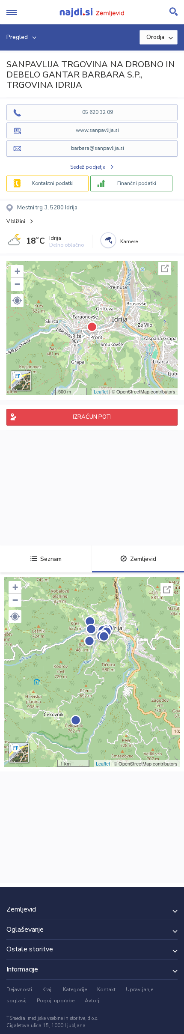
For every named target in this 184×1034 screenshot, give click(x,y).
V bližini (15, 221)
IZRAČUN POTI (92, 417)
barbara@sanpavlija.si (97, 148)
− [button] (17, 284)
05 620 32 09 (97, 112)
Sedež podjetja (88, 167)
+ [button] (17, 271)
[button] (17, 300)
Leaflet (101, 391)
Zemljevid (143, 559)
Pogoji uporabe (55, 1000)
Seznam (51, 559)
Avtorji (93, 1000)
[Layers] (21, 380)
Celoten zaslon (164, 268)
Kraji (47, 989)
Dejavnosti (19, 989)
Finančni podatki (136, 183)
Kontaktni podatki (53, 183)
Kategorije (75, 989)
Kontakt (106, 989)
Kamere (129, 241)
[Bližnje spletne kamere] (108, 240)
